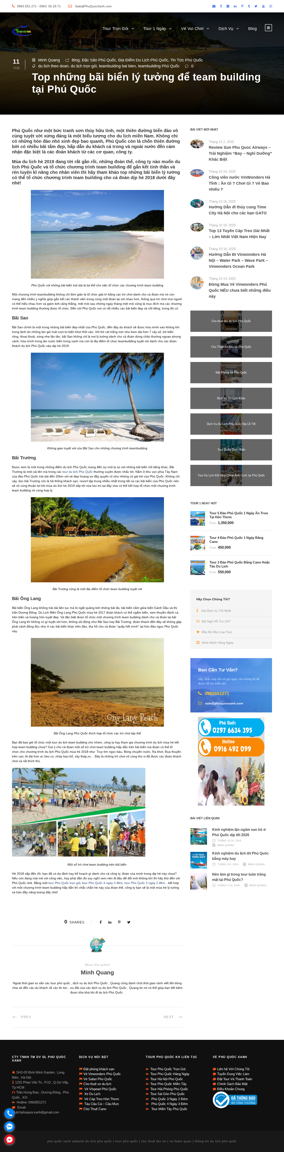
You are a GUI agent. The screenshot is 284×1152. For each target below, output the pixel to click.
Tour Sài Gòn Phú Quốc (167, 1094)
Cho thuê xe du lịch (97, 1084)
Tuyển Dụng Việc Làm (233, 1074)
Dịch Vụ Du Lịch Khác (231, 398)
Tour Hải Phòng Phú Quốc (169, 1089)
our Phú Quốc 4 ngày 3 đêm (103, 883)
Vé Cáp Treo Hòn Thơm (101, 1099)
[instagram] (270, 6)
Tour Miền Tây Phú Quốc (168, 1109)
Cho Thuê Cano (94, 1109)
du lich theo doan (53, 66)
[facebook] (221, 6)
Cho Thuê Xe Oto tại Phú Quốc (231, 346)
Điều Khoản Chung (231, 1089)
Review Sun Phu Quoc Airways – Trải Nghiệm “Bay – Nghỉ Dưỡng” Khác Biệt (240, 153)
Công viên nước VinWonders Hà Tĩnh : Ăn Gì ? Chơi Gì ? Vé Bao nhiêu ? (239, 183)
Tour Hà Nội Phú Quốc (166, 1079)
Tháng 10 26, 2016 (229, 840)
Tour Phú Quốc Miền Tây (168, 1084)
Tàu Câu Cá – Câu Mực (101, 1104)
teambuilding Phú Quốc (158, 66)
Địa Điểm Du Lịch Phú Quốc (143, 60)
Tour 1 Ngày (154, 28)
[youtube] (263, 6)
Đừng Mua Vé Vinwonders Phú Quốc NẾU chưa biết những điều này (240, 290)
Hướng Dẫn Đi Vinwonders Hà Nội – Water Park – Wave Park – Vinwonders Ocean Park (238, 260)
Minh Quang (49, 60)
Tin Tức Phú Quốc (186, 60)
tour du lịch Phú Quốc (77, 471)
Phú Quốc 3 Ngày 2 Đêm (169, 1099)
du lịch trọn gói (84, 66)
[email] (213, 6)
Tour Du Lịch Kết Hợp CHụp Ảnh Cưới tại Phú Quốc (231, 475)
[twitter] (255, 6)
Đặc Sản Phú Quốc (99, 60)
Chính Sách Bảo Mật (232, 1084)
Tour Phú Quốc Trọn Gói (167, 1069)
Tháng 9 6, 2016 (228, 864)
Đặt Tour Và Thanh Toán (234, 1079)
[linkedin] (235, 6)
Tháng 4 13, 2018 (228, 885)
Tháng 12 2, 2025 (221, 142)
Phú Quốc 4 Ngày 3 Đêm (169, 1104)
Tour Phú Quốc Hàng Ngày (169, 1074)
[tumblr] (249, 6)
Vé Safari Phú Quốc (97, 1079)
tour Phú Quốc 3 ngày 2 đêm (144, 883)
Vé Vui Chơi (192, 28)
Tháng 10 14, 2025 (222, 278)
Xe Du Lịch (91, 1094)
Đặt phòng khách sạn (98, 1069)
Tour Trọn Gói (115, 28)
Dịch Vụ (226, 28)
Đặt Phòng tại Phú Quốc (231, 372)
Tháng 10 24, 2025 (222, 171)
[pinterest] (242, 6)
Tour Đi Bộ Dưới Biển (231, 449)
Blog (252, 28)
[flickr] (228, 6)
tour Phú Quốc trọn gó (63, 883)
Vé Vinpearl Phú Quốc (99, 1089)
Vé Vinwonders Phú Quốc (102, 1074)
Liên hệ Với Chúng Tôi (233, 1069)
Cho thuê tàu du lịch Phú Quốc (231, 321)
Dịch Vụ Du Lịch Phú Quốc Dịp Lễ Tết (231, 424)
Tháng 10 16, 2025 (222, 201)
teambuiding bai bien (117, 66)
